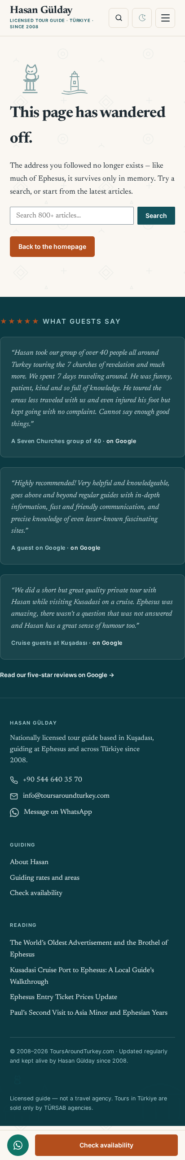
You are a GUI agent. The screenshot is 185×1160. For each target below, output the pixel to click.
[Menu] (165, 18)
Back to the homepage (52, 246)
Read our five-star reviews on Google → (57, 674)
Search (156, 215)
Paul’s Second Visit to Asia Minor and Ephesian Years (88, 1013)
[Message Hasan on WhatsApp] (18, 1145)
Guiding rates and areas (44, 878)
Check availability (106, 1145)
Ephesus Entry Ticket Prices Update (63, 997)
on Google (121, 441)
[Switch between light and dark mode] (142, 18)
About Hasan (29, 862)
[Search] (118, 18)
